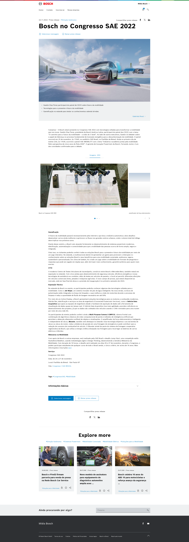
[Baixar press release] (66, 487)
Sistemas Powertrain (72, 442)
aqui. (70, 348)
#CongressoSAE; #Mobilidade (64, 377)
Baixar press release (88, 398)
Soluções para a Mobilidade (132, 442)
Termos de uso (58, 536)
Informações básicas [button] (58, 386)
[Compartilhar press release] (70, 487)
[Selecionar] (62, 487)
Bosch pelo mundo (116, 536)
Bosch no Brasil (104, 536)
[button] (95, 218)
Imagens (95, 155)
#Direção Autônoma (68, 20)
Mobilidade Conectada (92, 442)
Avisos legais (93, 536)
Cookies (68, 536)
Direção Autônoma (54, 442)
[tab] (94, 386)
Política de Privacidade (80, 536)
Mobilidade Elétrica (111, 442)
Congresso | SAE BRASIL (61, 366)
